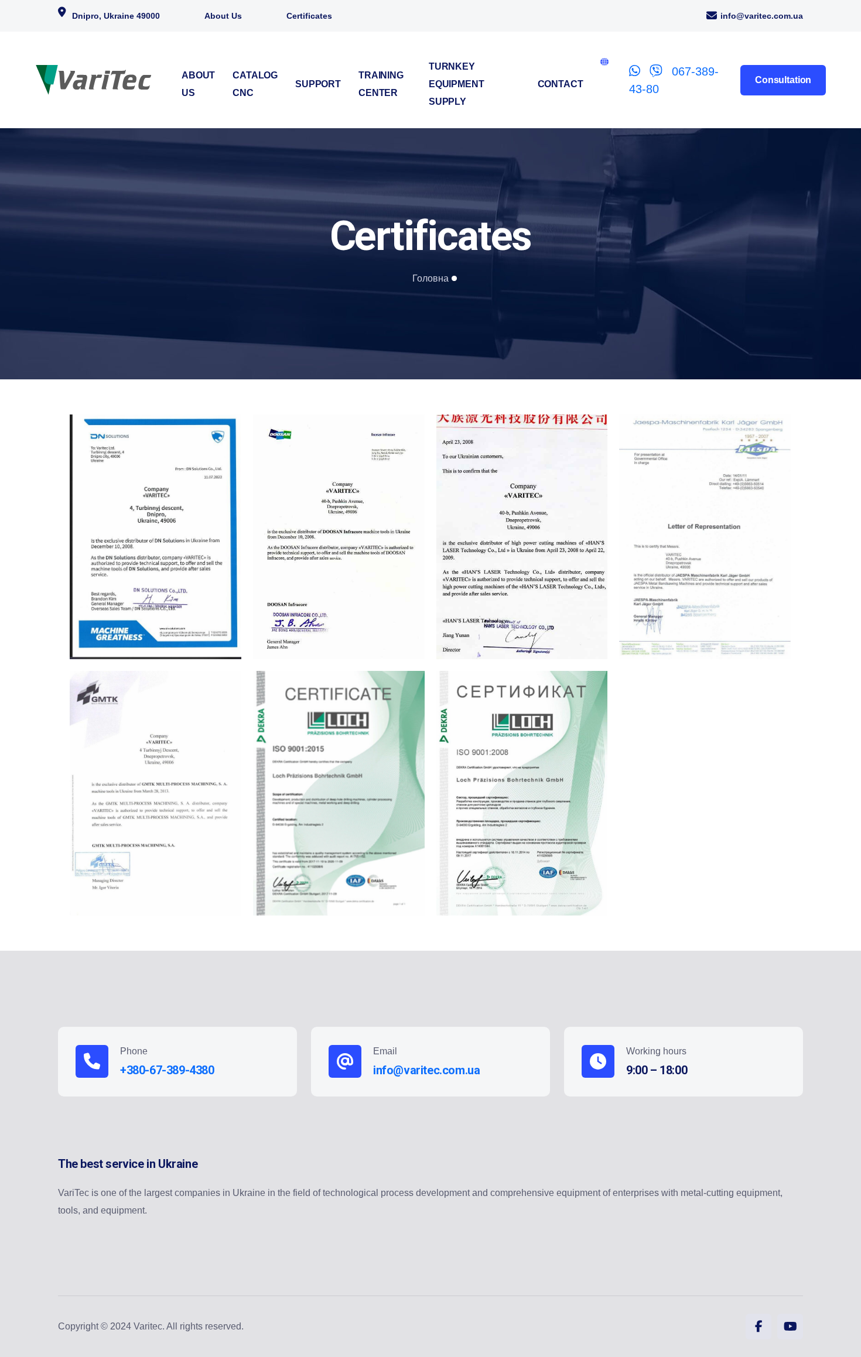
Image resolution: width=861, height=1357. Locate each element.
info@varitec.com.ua (761, 15)
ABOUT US (198, 84)
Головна (430, 278)
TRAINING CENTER (381, 84)
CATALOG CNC (255, 84)
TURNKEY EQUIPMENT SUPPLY (456, 84)
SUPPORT (318, 84)
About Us (223, 15)
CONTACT (560, 84)
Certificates (309, 15)
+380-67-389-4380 (167, 1070)
